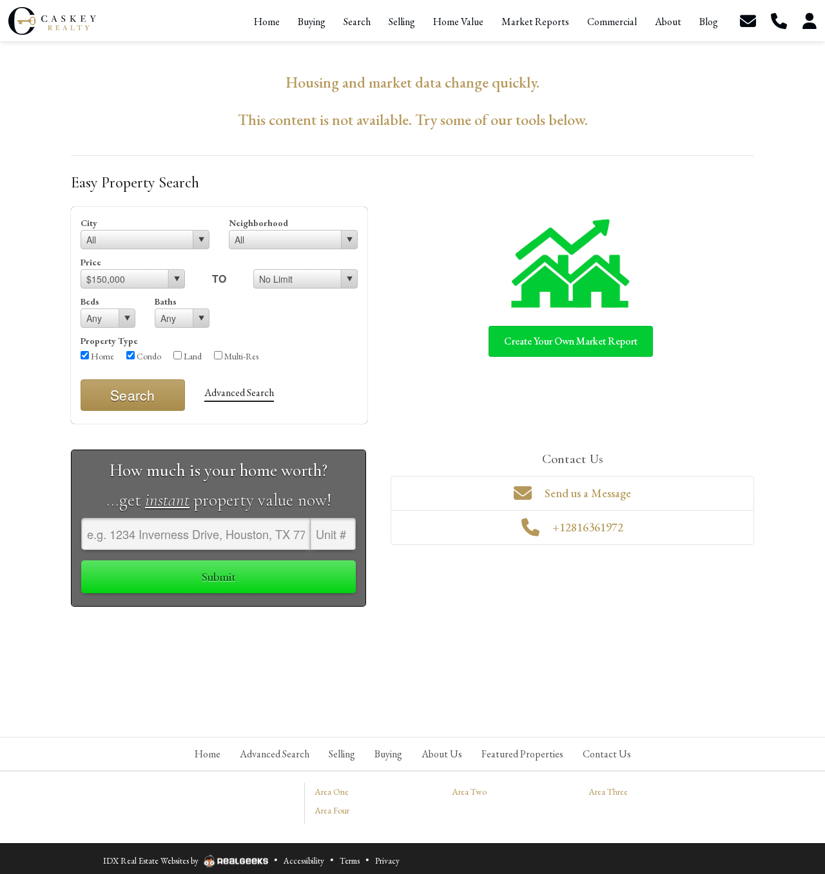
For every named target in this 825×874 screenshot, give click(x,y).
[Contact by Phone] (778, 21)
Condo (148, 356)
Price (91, 262)
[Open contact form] (747, 21)
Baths (166, 301)
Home (101, 356)
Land (192, 356)
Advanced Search (239, 392)
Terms (350, 860)
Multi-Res (240, 356)
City (89, 223)
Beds (90, 301)
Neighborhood (258, 223)
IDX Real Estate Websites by (151, 860)
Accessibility (304, 860)
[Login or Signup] (809, 21)
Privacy (387, 860)
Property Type (109, 341)
